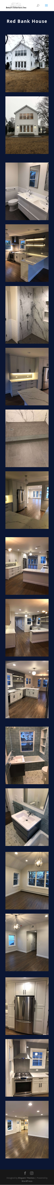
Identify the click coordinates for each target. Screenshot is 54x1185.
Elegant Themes (26, 1178)
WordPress (27, 1181)
